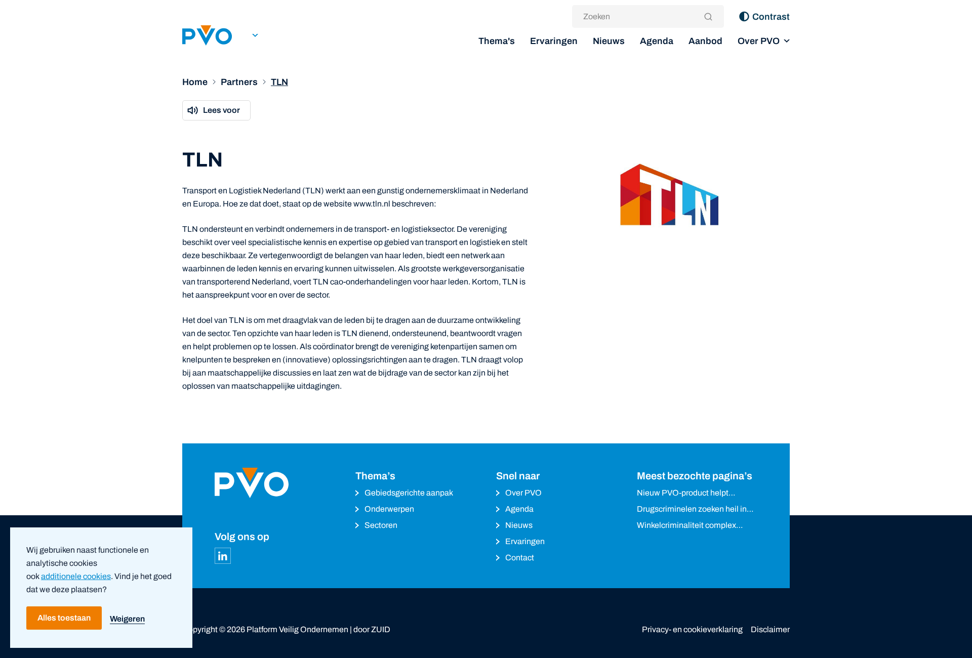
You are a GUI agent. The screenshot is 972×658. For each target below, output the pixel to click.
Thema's (496, 41)
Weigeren (127, 618)
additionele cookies (76, 576)
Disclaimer (770, 629)
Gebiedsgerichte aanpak (408, 492)
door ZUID (371, 629)
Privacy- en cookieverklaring (692, 629)
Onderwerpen (389, 509)
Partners (239, 82)
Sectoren (380, 525)
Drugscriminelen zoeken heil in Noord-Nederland (692, 510)
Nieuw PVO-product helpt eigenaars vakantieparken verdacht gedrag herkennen (686, 493)
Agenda (656, 41)
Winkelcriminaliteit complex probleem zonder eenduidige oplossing (688, 526)
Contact (519, 557)
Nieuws (609, 41)
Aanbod (705, 41)
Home (195, 82)
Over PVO (759, 41)
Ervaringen (554, 41)
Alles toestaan (64, 617)
